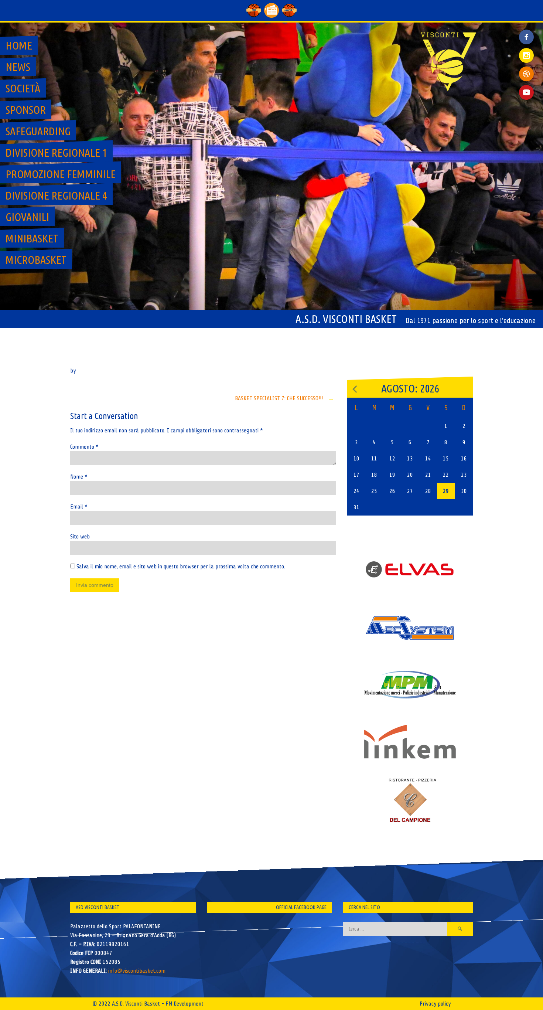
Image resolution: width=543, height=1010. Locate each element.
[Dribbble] (526, 74)
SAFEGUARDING (38, 131)
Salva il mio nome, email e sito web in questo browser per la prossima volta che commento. (180, 566)
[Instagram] (526, 55)
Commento (84, 446)
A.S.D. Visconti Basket (346, 319)
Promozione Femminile (61, 174)
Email (79, 506)
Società (23, 88)
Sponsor (26, 109)
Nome (79, 476)
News (18, 67)
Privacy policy (435, 1003)
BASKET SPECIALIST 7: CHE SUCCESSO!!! (284, 398)
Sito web (80, 536)
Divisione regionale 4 (56, 195)
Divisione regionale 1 (56, 152)
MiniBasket (32, 238)
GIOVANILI (27, 217)
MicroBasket (36, 260)
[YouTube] (526, 92)
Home (19, 45)
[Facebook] (526, 31)
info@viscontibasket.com (136, 971)
